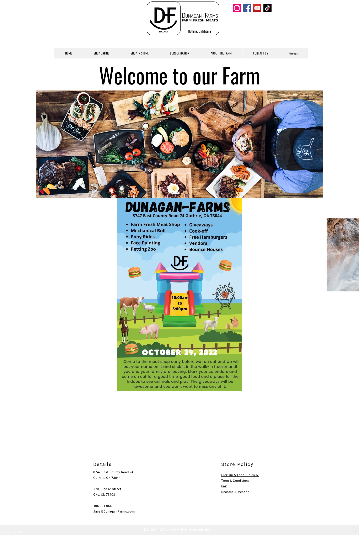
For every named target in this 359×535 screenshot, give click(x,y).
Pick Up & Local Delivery (240, 475)
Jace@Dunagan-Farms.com (114, 511)
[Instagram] (237, 8)
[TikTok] (267, 8)
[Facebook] (247, 8)
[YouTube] (257, 8)
